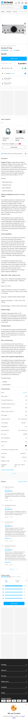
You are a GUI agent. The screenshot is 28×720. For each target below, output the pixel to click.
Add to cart (14, 58)
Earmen (25, 392)
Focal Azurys (6, 138)
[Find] (21, 7)
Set (2, 122)
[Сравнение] (16, 3)
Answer (6, 500)
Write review (14, 603)
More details (14, 147)
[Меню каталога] (25, 7)
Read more (8, 538)
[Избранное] (19, 3)
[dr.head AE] (7, 3)
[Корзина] (26, 3)
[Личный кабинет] (22, 3)
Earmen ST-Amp (19, 138)
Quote (10, 500)
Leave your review (22, 481)
